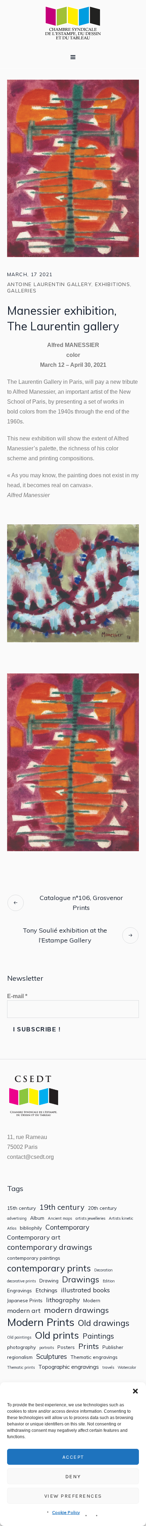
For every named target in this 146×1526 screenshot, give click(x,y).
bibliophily (31, 1228)
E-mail (17, 996)
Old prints (57, 1335)
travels (108, 1367)
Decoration (103, 1270)
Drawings (80, 1279)
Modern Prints (40, 1322)
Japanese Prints (25, 1300)
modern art (23, 1310)
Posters (66, 1347)
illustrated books (85, 1290)
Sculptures (51, 1357)
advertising (17, 1218)
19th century (61, 1207)
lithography (63, 1300)
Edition (109, 1281)
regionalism (20, 1357)
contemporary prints (49, 1268)
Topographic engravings (68, 1366)
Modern (91, 1300)
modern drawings (76, 1310)
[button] (135, 1391)
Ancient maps (60, 1218)
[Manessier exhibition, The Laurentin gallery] (73, 167)
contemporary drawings (49, 1247)
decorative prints (21, 1281)
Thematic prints (21, 1367)
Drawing (48, 1280)
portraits (46, 1347)
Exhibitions (112, 284)
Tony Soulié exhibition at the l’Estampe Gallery (65, 935)
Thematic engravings (94, 1357)
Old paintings (19, 1337)
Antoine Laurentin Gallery (49, 284)
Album (37, 1218)
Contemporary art (33, 1237)
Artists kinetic (121, 1218)
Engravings (19, 1290)
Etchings (46, 1290)
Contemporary (67, 1227)
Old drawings (103, 1323)
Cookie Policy (66, 1512)
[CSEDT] (73, 22)
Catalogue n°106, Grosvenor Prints (81, 903)
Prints (88, 1346)
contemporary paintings (33, 1258)
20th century (102, 1208)
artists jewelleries (90, 1218)
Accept (73, 1457)
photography (21, 1347)
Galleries (22, 290)
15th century (21, 1208)
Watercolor (127, 1367)
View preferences (73, 1496)
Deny (73, 1476)
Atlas (11, 1228)
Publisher (112, 1347)
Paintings (98, 1336)
